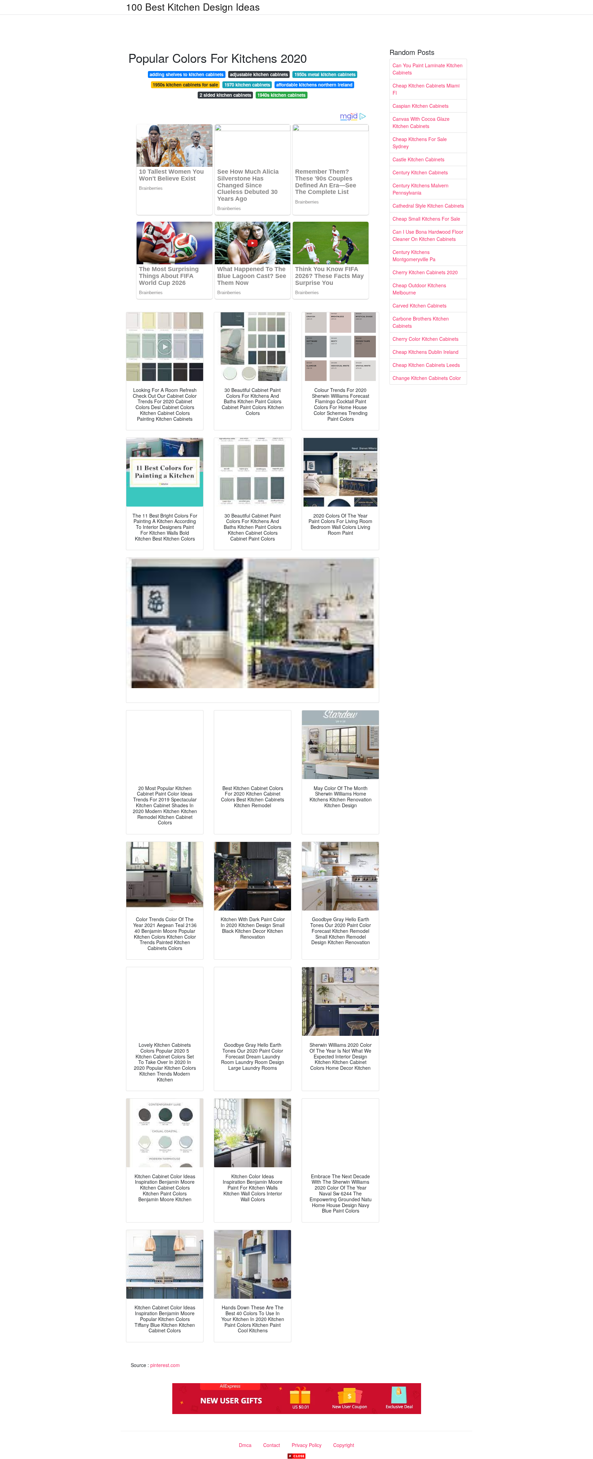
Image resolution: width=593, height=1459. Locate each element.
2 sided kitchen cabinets (225, 95)
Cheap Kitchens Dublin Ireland (425, 351)
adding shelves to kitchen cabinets (186, 74)
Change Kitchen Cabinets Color (427, 377)
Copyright (343, 1444)
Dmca (245, 1444)
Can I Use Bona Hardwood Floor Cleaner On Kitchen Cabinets (428, 235)
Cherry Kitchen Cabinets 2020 (425, 272)
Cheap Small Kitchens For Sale (426, 218)
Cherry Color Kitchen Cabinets (425, 338)
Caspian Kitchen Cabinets (421, 105)
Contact (271, 1444)
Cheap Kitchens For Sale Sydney (420, 143)
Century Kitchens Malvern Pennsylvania (421, 189)
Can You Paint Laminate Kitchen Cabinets (428, 69)
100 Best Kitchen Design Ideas (193, 6)
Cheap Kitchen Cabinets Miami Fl (426, 89)
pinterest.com (165, 1365)
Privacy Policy (307, 1444)
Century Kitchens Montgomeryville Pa (414, 255)
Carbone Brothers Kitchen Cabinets (421, 322)
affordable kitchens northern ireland (314, 84)
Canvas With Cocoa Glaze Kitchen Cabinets (421, 122)
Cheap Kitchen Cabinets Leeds (426, 364)
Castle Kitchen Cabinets (418, 159)
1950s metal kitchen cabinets (325, 74)
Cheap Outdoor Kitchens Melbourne (419, 289)
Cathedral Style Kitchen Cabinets (428, 205)
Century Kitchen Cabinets (420, 172)
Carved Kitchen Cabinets (419, 305)
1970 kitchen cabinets (247, 84)
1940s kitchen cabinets (281, 95)
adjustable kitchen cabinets (259, 74)
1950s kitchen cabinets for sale (185, 84)
